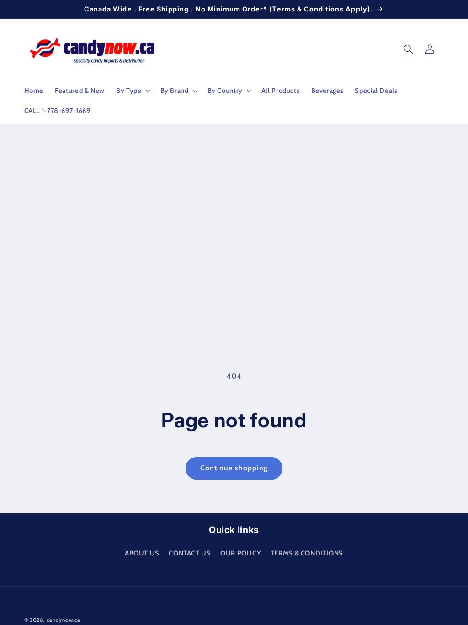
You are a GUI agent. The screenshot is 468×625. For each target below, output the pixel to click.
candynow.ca (63, 620)
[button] (132, 91)
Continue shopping (234, 467)
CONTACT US (190, 553)
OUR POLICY (240, 553)
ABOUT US (142, 553)
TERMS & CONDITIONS (307, 553)
